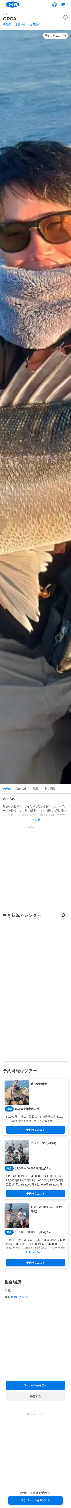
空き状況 (21, 788)
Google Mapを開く (35, 1385)
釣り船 (7, 788)
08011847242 (19, 1296)
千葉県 (7, 24)
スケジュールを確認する (35, 1500)
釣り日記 (50, 788)
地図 (35, 788)
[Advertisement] (35, 864)
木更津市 (20, 24)
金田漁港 (35, 24)
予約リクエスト (35, 1129)
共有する (35, 1396)
